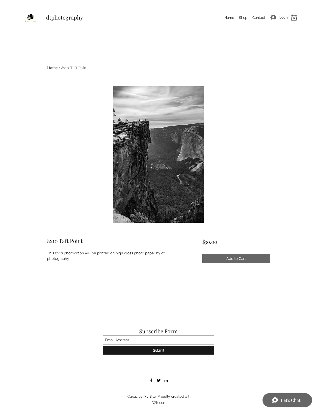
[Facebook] (151, 380)
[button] (294, 17)
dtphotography (64, 17)
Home (52, 67)
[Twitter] (158, 380)
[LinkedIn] (166, 380)
